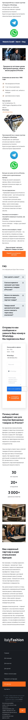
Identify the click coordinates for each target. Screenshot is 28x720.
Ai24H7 (21, 699)
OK (22, 710)
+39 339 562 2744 (7, 112)
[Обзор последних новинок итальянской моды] (14, 639)
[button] (3, 54)
